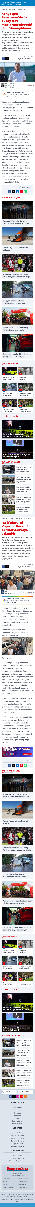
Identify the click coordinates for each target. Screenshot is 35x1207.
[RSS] (25, 1096)
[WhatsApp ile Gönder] (25, 191)
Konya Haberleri (17, 1108)
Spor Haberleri (17, 1121)
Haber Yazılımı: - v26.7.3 (17, 1200)
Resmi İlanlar (17, 1155)
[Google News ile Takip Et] (29, 85)
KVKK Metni (22, 1184)
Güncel (11, 518)
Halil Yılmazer (10, 85)
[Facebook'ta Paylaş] (3, 58)
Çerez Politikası (23, 1181)
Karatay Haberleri (17, 1133)
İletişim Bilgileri (22, 1187)
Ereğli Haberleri (17, 1144)
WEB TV (7, 1092)
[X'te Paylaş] (7, 58)
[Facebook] (10, 1096)
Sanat (17, 1118)
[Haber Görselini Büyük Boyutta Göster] (17, 72)
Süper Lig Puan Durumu (17, 1161)
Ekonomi (17, 1116)
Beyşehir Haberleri (17, 1141)
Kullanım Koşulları (8, 1187)
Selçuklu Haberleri (17, 1136)
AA (10, 592)
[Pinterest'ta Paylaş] (21, 191)
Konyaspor (12, 9)
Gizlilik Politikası (23, 1179)
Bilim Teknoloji (17, 1124)
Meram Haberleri (17, 1138)
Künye (5, 1181)
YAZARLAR (25, 1092)
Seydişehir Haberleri (17, 1146)
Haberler (4, 9)
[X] (14, 1096)
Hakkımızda (7, 1179)
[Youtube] (21, 1096)
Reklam (5, 1184)
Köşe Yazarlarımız (17, 1158)
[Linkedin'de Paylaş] (17, 191)
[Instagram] (17, 1096)
